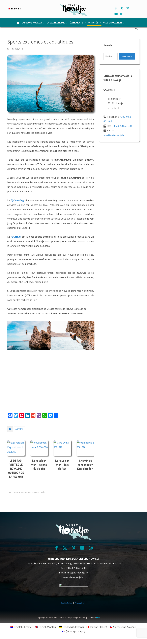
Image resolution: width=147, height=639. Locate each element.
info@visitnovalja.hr (114, 135)
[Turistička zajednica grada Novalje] (73, 10)
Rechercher (127, 56)
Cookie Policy (66, 603)
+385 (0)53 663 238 (122, 126)
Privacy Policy (80, 603)
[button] (116, 8)
